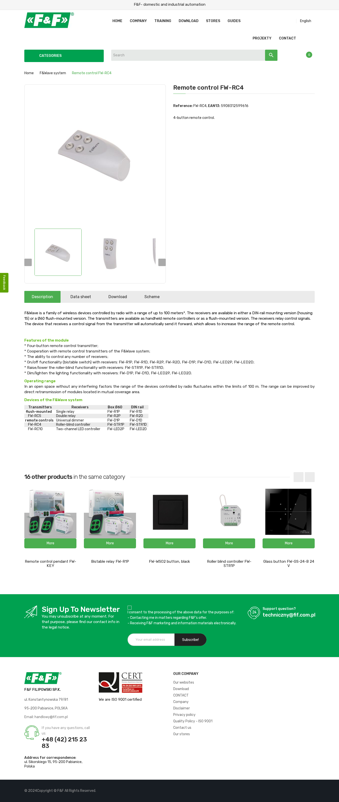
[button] (50, 543)
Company (181, 702)
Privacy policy (184, 715)
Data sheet (80, 296)
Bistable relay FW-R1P (110, 561)
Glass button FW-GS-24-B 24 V (288, 563)
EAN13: (214, 106)
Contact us (182, 728)
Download (117, 296)
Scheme (152, 296)
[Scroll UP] (333, 796)
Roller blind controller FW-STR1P (229, 563)
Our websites (183, 682)
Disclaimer (181, 708)
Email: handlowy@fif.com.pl (46, 717)
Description (42, 296)
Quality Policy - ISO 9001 (192, 721)
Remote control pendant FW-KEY (50, 563)
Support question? (279, 609)
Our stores (181, 734)
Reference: (183, 106)
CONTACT (181, 695)
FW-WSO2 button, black (169, 561)
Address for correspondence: (50, 758)
